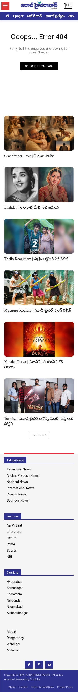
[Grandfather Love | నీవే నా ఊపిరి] (39, 133)
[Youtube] (49, 665)
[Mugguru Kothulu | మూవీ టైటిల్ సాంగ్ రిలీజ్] (39, 287)
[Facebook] (29, 665)
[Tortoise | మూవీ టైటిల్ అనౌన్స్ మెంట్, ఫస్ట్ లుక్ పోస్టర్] (39, 395)
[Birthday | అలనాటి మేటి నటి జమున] (39, 184)
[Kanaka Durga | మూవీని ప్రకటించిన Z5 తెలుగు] (39, 339)
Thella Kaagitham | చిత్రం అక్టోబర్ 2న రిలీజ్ (36, 259)
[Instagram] (39, 665)
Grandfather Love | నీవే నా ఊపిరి (29, 156)
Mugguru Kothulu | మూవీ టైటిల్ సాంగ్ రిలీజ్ (37, 310)
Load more (37, 435)
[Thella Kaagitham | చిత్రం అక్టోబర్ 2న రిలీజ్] (39, 236)
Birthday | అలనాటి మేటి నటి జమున (31, 207)
